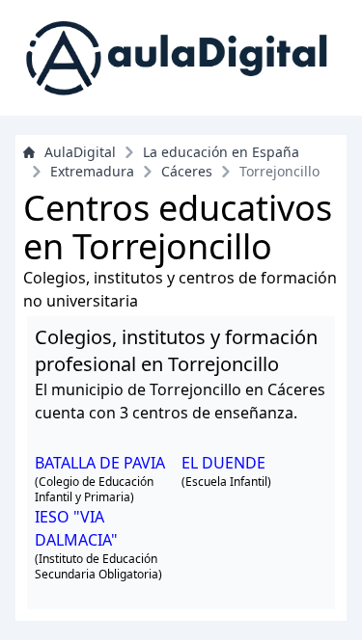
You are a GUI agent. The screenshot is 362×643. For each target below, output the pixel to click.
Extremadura (92, 171)
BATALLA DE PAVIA (100, 462)
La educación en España (221, 152)
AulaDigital (80, 152)
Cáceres (186, 171)
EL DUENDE (223, 462)
